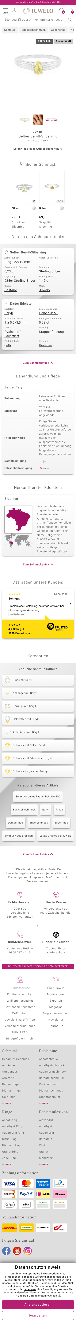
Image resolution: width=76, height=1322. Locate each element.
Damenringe (15, 823)
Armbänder (9, 1072)
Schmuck (10, 30)
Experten (56, 1001)
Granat (43, 1152)
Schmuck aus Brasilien (19, 836)
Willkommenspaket (20, 1001)
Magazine (55, 1007)
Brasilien (45, 345)
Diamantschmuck (51, 1091)
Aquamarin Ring (13, 1133)
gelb (7, 345)
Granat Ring (10, 1152)
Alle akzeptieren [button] (38, 1304)
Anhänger (8, 1065)
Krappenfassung (51, 332)
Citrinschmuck (49, 1084)
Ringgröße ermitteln (20, 1039)
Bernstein (45, 1139)
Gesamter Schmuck (15, 1059)
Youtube (17, 1251)
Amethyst (45, 1127)
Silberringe (61, 823)
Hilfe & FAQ (20, 1032)
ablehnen (30, 1289)
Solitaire (10, 290)
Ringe (59, 810)
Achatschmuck (49, 1059)
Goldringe (8, 1097)
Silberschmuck (39, 823)
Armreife (8, 1078)
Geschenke (58, 30)
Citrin (43, 1145)
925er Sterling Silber (19, 281)
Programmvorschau (55, 1013)
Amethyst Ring (12, 1127)
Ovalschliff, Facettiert (12, 334)
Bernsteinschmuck (52, 1078)
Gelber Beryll (48, 313)
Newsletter (56, 1020)
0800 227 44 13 (20, 953)
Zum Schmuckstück (36, 363)
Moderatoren (56, 995)
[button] (5, 10)
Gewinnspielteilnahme (20, 1007)
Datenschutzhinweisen (43, 1296)
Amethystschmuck (52, 1065)
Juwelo (44, 290)
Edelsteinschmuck (34, 30)
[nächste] (67, 201)
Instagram (27, 1251)
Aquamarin (46, 1133)
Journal (54, 1026)
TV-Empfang (20, 1013)
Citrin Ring (9, 1139)
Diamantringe (11, 1091)
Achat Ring (9, 1120)
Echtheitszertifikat (20, 995)
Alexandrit (46, 1120)
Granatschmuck (50, 1097)
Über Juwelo (55, 988)
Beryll (8, 313)
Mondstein (46, 1158)
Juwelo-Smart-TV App (20, 1020)
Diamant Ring (11, 1145)
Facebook (6, 1251)
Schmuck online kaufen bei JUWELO (38, 797)
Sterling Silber (49, 271)
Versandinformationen (20, 1026)
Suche (70, 19)
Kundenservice (20, 988)
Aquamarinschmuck (52, 1072)
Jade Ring (9, 1158)
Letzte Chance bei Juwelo (55, 836)
